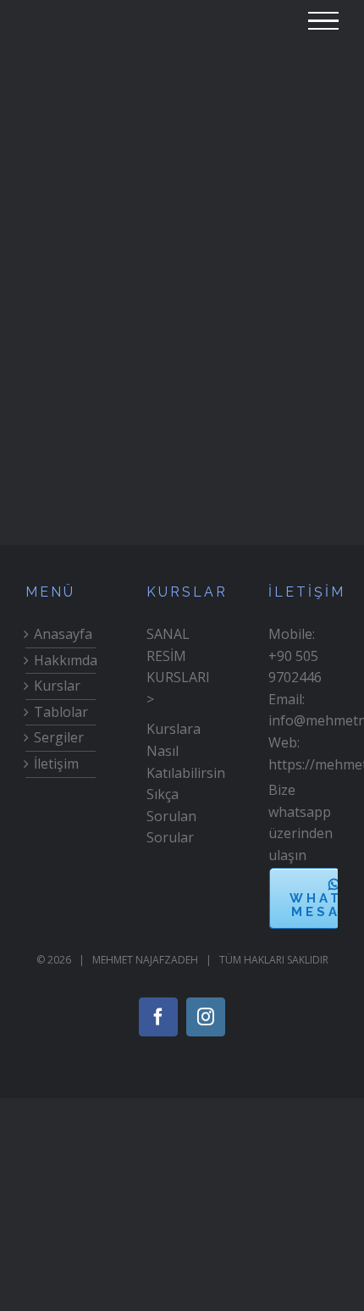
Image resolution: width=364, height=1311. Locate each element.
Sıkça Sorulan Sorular (171, 816)
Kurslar (57, 685)
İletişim (56, 763)
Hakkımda (60, 660)
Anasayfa (60, 634)
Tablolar (60, 712)
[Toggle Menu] (323, 21)
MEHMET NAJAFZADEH (145, 960)
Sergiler (59, 737)
